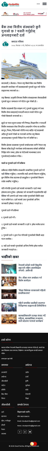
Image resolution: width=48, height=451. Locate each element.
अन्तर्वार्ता (4, 372)
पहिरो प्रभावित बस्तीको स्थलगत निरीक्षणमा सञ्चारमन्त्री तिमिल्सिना (32, 304)
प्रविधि (3, 389)
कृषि (26, 381)
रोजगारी (27, 394)
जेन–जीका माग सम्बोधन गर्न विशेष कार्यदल (30, 279)
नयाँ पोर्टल (41, 87)
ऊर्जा (26, 376)
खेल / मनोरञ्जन (6, 420)
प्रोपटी (3, 425)
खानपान (4, 416)
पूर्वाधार (27, 385)
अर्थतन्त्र (3, 376)
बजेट (26, 389)
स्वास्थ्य (3, 433)
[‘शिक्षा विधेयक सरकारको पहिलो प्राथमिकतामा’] (9, 294)
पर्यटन (3, 385)
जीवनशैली (4, 381)
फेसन (3, 429)
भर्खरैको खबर (10, 257)
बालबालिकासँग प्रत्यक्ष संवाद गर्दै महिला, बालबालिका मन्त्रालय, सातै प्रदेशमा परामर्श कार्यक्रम (32, 318)
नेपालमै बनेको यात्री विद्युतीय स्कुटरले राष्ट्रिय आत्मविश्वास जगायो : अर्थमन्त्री (30, 268)
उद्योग (27, 372)
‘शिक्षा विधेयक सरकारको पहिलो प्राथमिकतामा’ (31, 292)
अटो (2, 412)
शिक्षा (27, 398)
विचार (3, 398)
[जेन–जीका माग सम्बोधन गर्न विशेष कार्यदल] (9, 281)
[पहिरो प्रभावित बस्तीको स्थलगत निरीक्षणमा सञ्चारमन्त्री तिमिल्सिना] (9, 306)
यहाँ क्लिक (5, 174)
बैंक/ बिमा (4, 394)
